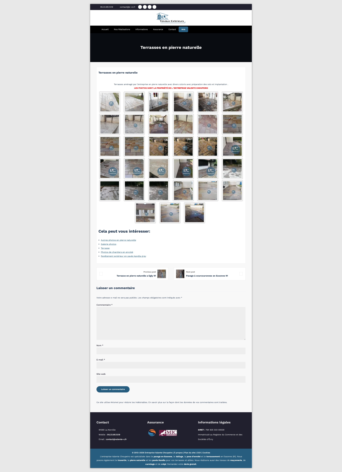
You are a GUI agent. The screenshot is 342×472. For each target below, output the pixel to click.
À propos (178, 453)
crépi (163, 464)
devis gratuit (190, 464)
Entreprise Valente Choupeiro (158, 453)
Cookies (206, 453)
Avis (183, 29)
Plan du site (189, 453)
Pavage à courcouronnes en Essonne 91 (207, 275)
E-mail (100, 359)
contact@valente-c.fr (116, 439)
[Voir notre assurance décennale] (163, 433)
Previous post (149, 272)
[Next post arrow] (241, 273)
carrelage (150, 464)
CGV (199, 453)
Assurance (158, 29)
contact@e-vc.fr (127, 7)
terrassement (213, 456)
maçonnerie (236, 460)
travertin (122, 460)
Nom (99, 345)
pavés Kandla (158, 460)
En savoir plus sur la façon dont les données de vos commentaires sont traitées (187, 402)
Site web (101, 374)
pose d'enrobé (194, 456)
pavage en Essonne (163, 456)
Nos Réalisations (122, 29)
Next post (190, 272)
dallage (179, 456)
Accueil (105, 29)
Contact (172, 29)
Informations (141, 29)
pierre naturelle (137, 460)
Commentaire (104, 305)
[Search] (196, 29)
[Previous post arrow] (101, 273)
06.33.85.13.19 (113, 434)
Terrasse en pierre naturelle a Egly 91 (136, 275)
